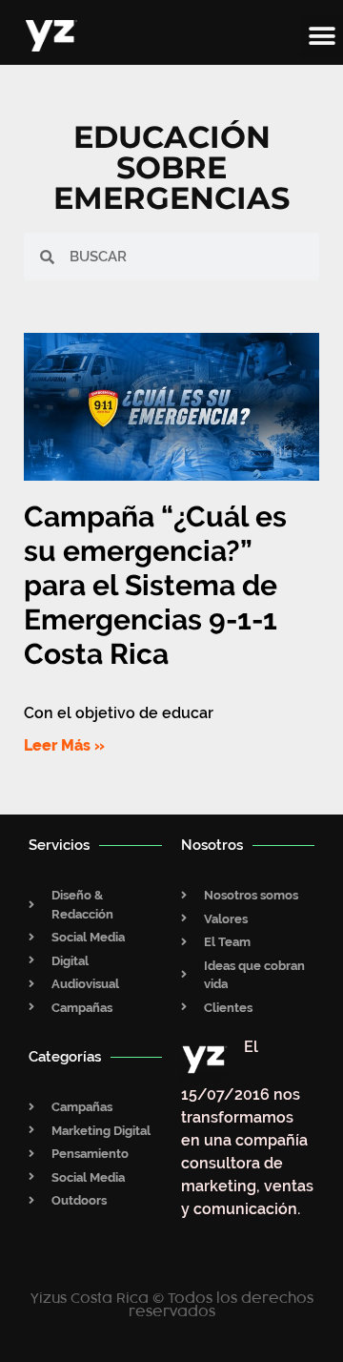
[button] (321, 35)
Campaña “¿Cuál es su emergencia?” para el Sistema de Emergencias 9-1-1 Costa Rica (155, 585)
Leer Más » (64, 745)
